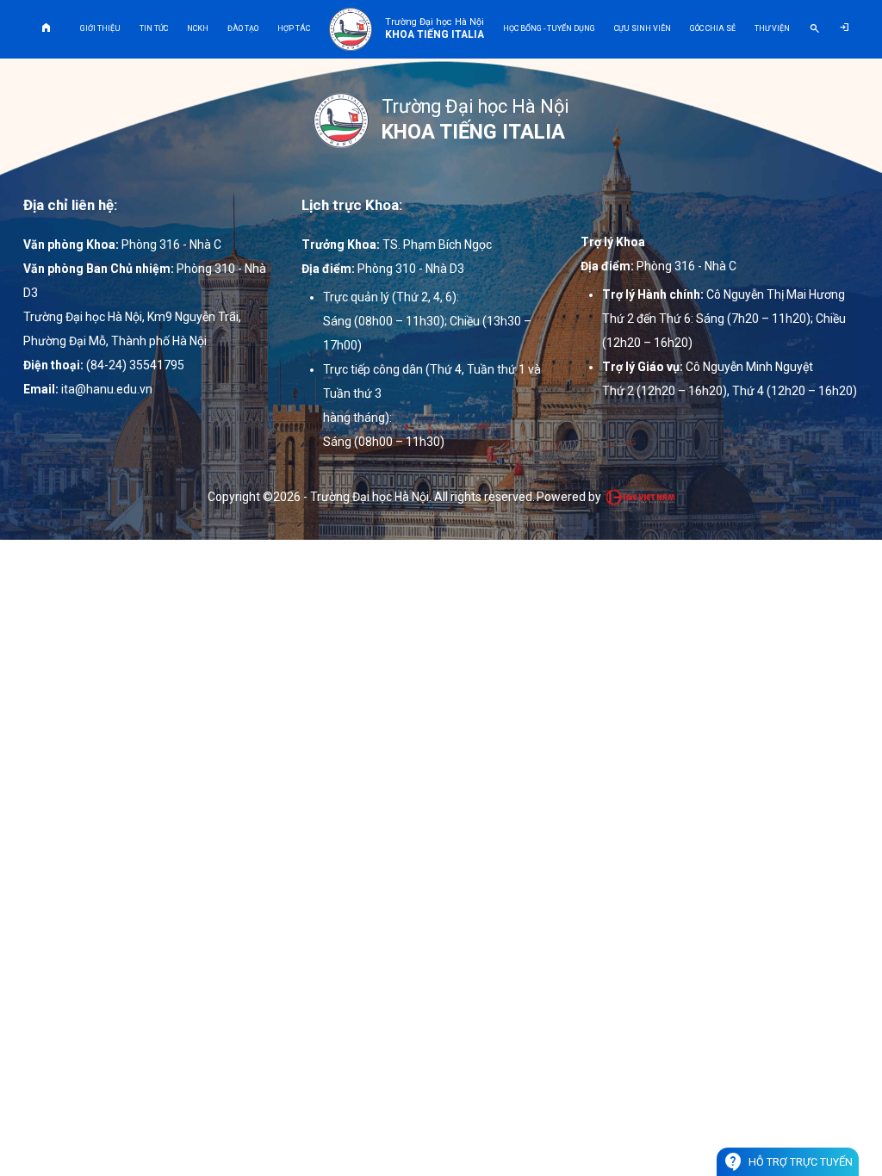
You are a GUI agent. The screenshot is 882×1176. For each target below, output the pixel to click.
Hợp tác (293, 28)
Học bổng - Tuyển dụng (549, 28)
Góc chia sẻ (713, 28)
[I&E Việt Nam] (640, 496)
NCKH (197, 28)
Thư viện (772, 28)
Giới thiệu (100, 28)
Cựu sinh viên (642, 28)
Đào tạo (242, 28)
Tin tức (154, 28)
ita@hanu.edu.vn (106, 389)
